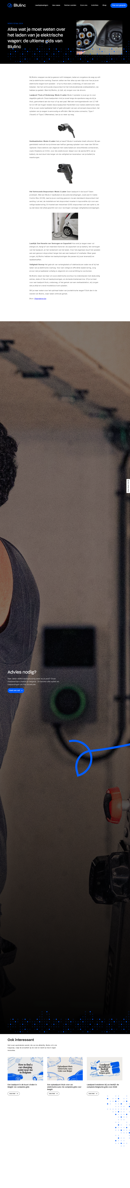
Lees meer (12, 1093)
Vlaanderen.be (40, 299)
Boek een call (14, 690)
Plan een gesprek (119, 5)
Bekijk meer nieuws (110, 1043)
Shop (104, 5)
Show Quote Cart (128, 486)
